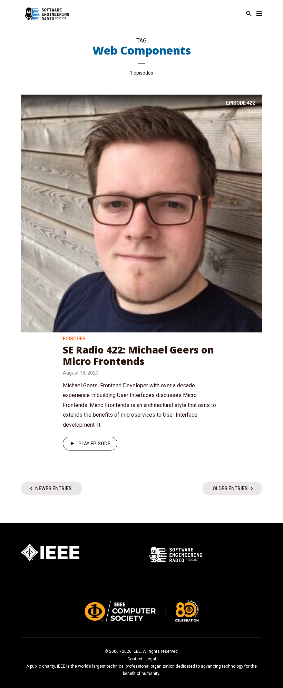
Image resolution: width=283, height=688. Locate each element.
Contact (135, 659)
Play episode (94, 443)
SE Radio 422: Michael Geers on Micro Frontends (138, 355)
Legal (151, 659)
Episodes (74, 338)
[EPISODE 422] (141, 213)
